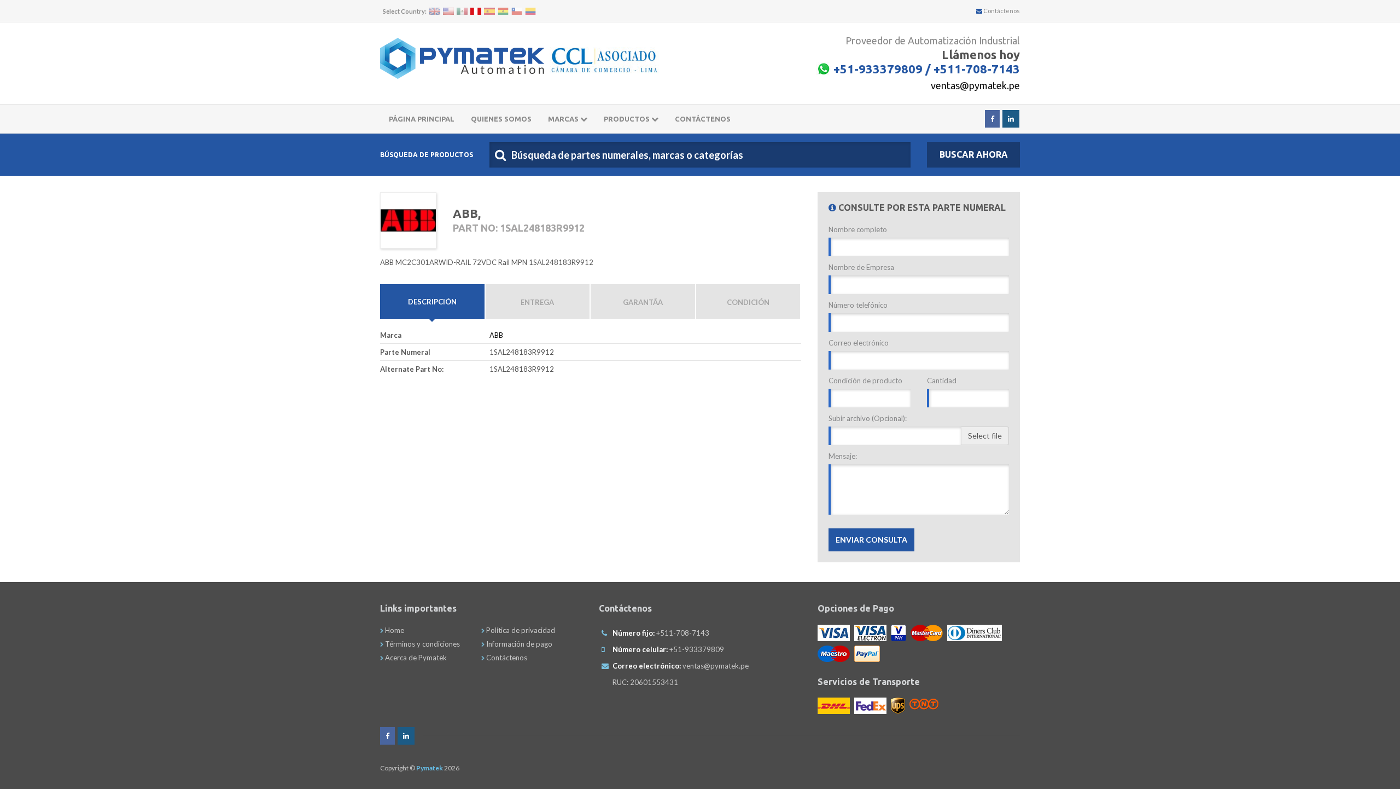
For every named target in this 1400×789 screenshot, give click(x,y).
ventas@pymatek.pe (975, 85)
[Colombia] (530, 11)
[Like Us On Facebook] (992, 119)
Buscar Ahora (974, 154)
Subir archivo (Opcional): (868, 418)
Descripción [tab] (432, 301)
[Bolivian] (503, 11)
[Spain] (489, 11)
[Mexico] (462, 11)
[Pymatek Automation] (462, 58)
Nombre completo (858, 229)
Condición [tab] (748, 302)
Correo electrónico (859, 342)
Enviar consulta (871, 539)
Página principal (421, 119)
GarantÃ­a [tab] (643, 302)
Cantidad (941, 380)
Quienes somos (501, 119)
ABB (496, 335)
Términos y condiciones (421, 644)
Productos (627, 119)
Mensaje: (843, 456)
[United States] (448, 11)
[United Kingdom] (434, 11)
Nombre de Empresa (861, 267)
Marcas (564, 119)
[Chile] (516, 11)
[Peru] (475, 11)
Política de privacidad (520, 630)
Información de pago (518, 644)
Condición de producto (865, 380)
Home (393, 630)
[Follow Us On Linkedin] (1010, 119)
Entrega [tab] (537, 302)
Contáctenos (1001, 10)
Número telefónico (858, 305)
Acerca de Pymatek (415, 657)
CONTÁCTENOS (703, 119)
